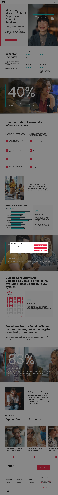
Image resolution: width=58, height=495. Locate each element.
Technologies (19, 484)
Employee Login (8, 484)
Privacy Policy (30, 491)
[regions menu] (54, 2)
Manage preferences (41, 250)
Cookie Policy (13, 251)
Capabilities (19, 479)
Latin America (31, 482)
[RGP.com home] (4, 2)
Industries (19, 482)
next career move (46, 478)
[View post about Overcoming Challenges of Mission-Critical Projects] (40, 436)
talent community (45, 480)
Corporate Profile (9, 479)
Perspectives (8, 482)
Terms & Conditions (36, 491)
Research (34, 427)
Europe (30, 479)
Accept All (40, 245)
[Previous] (6, 438)
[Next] (55, 438)
